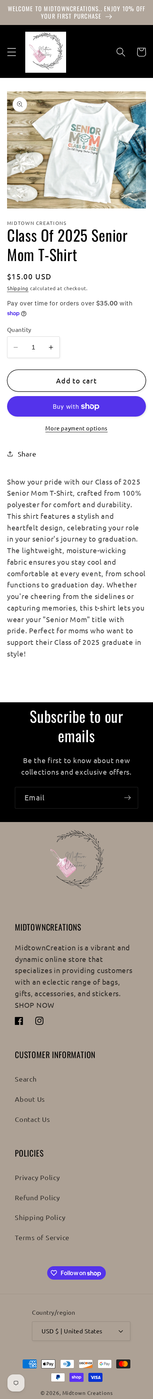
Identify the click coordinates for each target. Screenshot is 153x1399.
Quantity (19, 329)
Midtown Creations (87, 1392)
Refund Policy (37, 1197)
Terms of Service (42, 1237)
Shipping (18, 288)
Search (26, 1079)
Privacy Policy (37, 1177)
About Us (30, 1099)
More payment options (76, 428)
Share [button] (27, 454)
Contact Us (32, 1119)
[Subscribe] (127, 798)
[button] (11, 52)
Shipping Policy (40, 1217)
